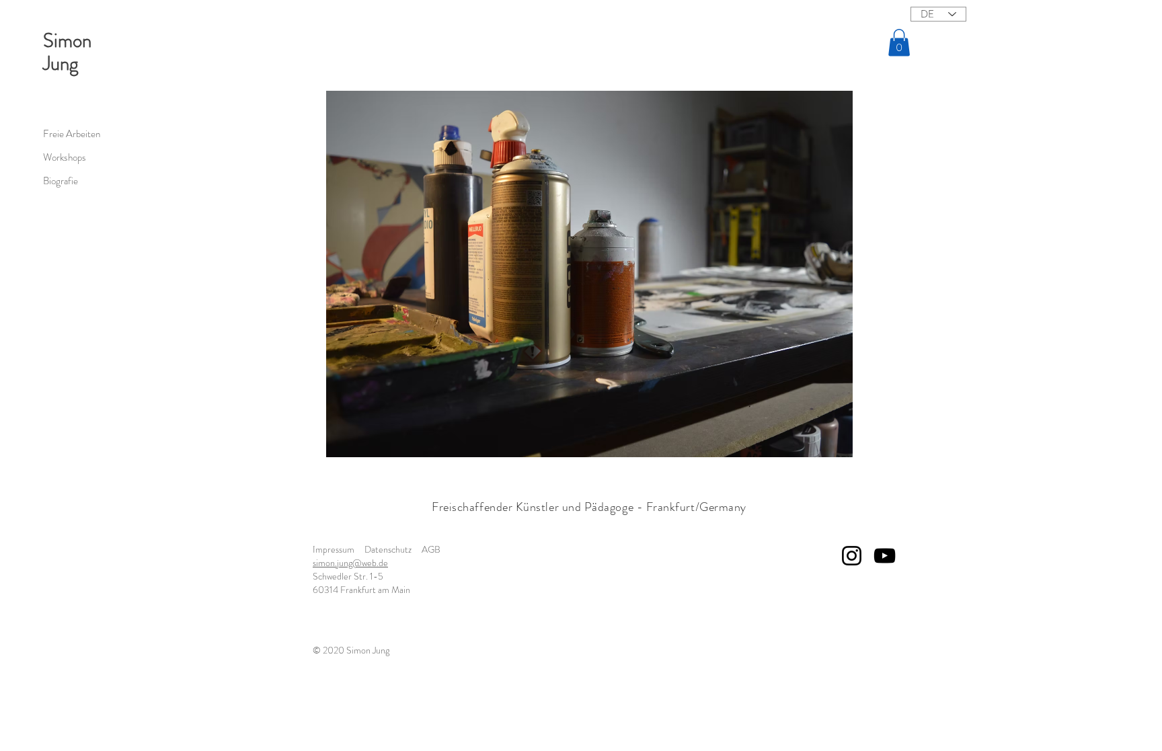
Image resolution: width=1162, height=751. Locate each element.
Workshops (64, 157)
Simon (67, 40)
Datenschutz (388, 549)
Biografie (60, 180)
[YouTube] (885, 556)
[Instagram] (852, 556)
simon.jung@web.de (350, 562)
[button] (899, 42)
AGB (431, 549)
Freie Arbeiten (71, 133)
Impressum (333, 549)
